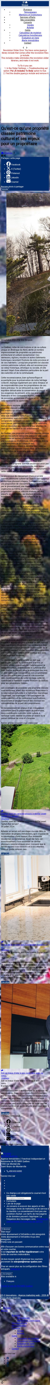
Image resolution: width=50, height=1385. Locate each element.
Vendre (30, 25)
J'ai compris (7, 1274)
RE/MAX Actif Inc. (9, 1156)
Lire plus (5, 854)
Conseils (28, 22)
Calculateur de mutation (30, 32)
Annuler (5, 189)
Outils (27, 30)
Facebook (15, 164)
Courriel (14, 182)
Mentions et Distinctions (30, 15)
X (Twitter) (16, 169)
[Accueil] (26, 2)
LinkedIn (15, 177)
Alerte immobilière (30, 40)
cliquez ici (15, 1269)
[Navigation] (24, 2)
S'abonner (6, 1229)
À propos (27, 9)
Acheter (30, 27)
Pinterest (15, 173)
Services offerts (27, 17)
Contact (27, 43)
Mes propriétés (27, 20)
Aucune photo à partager (12, 186)
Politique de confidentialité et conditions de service (27, 1220)
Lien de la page (13, 1203)
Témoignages (30, 12)
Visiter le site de (17, 1286)
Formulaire (11, 1201)
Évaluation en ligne (30, 38)
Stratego (8, 153)
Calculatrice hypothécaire (30, 35)
